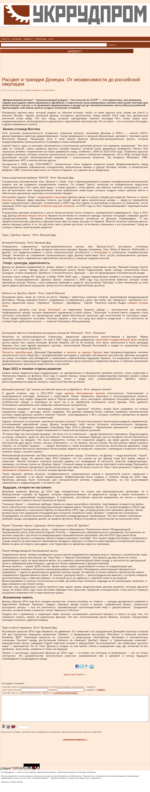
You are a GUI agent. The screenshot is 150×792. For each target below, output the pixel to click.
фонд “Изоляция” (51, 309)
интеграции (101, 252)
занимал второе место (31, 215)
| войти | (101, 690)
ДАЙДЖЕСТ (28, 39)
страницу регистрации (66, 693)
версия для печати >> (75, 674)
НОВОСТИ (5, 39)
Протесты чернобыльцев (17, 352)
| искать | (112, 45)
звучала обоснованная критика (85, 393)
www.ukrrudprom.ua (61, 776)
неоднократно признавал (52, 197)
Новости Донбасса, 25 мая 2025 (39, 90)
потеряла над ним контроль (57, 205)
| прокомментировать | (75, 739)
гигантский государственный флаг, (116, 339)
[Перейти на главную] (75, 36)
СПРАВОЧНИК (40, 39)
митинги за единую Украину (84, 352)
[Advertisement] (44, 59)
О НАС (51, 39)
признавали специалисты (17, 470)
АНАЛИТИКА (16, 39)
